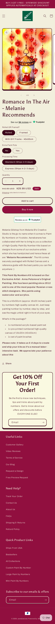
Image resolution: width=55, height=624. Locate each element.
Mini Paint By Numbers (17, 581)
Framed (24, 133)
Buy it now (27, 209)
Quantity (6, 175)
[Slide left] (21, 95)
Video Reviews (13, 451)
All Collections (13, 561)
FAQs (8, 516)
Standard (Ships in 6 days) (19, 162)
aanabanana (23, 618)
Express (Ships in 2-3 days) (19, 168)
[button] (3, 16)
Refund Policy (13, 529)
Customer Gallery (14, 445)
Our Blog (10, 464)
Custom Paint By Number (18, 568)
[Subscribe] (43, 422)
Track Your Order (14, 496)
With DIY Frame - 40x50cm (19, 139)
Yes (18, 151)
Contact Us (11, 503)
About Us (10, 509)
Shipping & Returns (15, 523)
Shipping (5, 192)
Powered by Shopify (36, 618)
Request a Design (15, 471)
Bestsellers (11, 554)
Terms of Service (14, 458)
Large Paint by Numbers (18, 574)
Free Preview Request (17, 477)
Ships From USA (14, 548)
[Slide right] (34, 95)
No (6, 151)
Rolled (8, 133)
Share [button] (9, 363)
